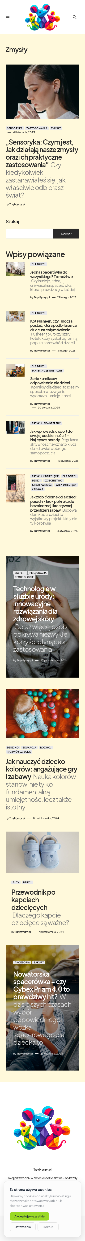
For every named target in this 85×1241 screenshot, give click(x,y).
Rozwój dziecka (19, 751)
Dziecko (13, 747)
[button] (7, 17)
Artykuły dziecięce (45, 476)
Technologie (24, 577)
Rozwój (45, 747)
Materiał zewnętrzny (47, 370)
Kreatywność (42, 484)
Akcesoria (22, 962)
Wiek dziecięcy (66, 484)
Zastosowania (36, 128)
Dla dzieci (39, 264)
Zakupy (39, 962)
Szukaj (12, 221)
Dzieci (36, 480)
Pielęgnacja (38, 572)
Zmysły (56, 128)
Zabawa (37, 489)
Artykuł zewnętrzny (46, 423)
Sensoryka (15, 128)
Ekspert (20, 572)
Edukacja (29, 747)
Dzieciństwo (54, 480)
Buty (16, 882)
